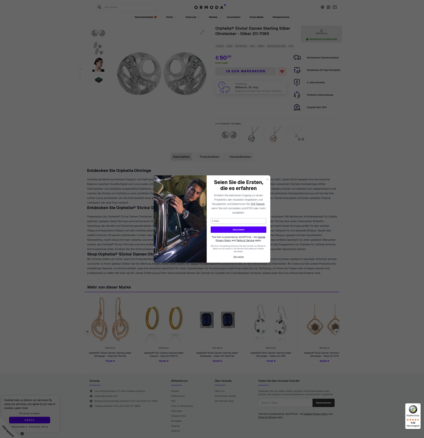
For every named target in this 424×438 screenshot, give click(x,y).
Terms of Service (245, 240)
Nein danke (238, 257)
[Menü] (419, 405)
